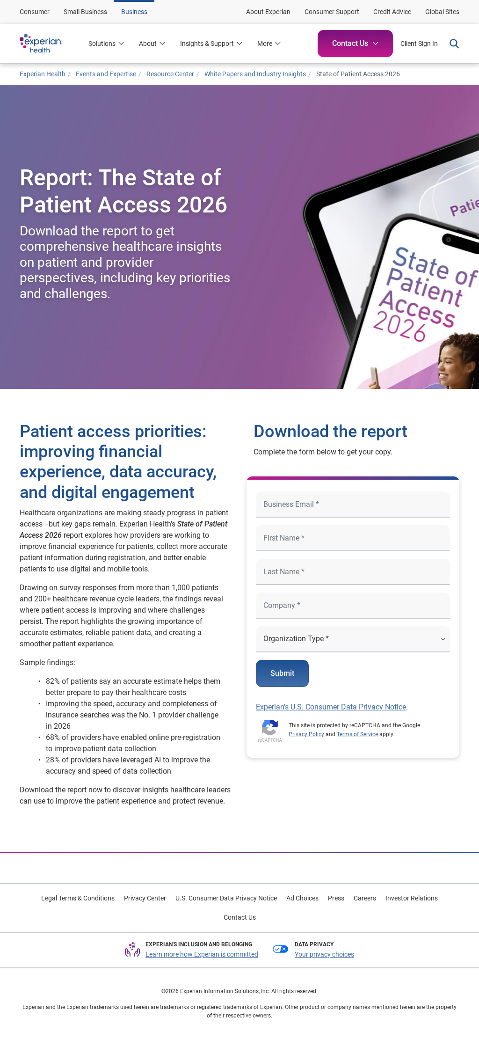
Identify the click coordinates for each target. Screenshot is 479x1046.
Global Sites (442, 11)
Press (336, 898)
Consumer (35, 11)
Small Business (85, 11)
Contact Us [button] (350, 43)
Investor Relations (411, 898)
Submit (282, 673)
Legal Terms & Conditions (78, 898)
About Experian (268, 11)
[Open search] (452, 43)
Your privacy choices (324, 954)
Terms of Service (357, 734)
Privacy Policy (306, 734)
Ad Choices (302, 898)
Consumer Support (332, 11)
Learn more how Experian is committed (201, 954)
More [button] (264, 43)
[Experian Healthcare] (50, 43)
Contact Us (240, 917)
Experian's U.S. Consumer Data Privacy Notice (331, 706)
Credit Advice (392, 11)
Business (134, 11)
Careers (365, 898)
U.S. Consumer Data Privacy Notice (226, 898)
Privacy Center (145, 898)
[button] (152, 43)
